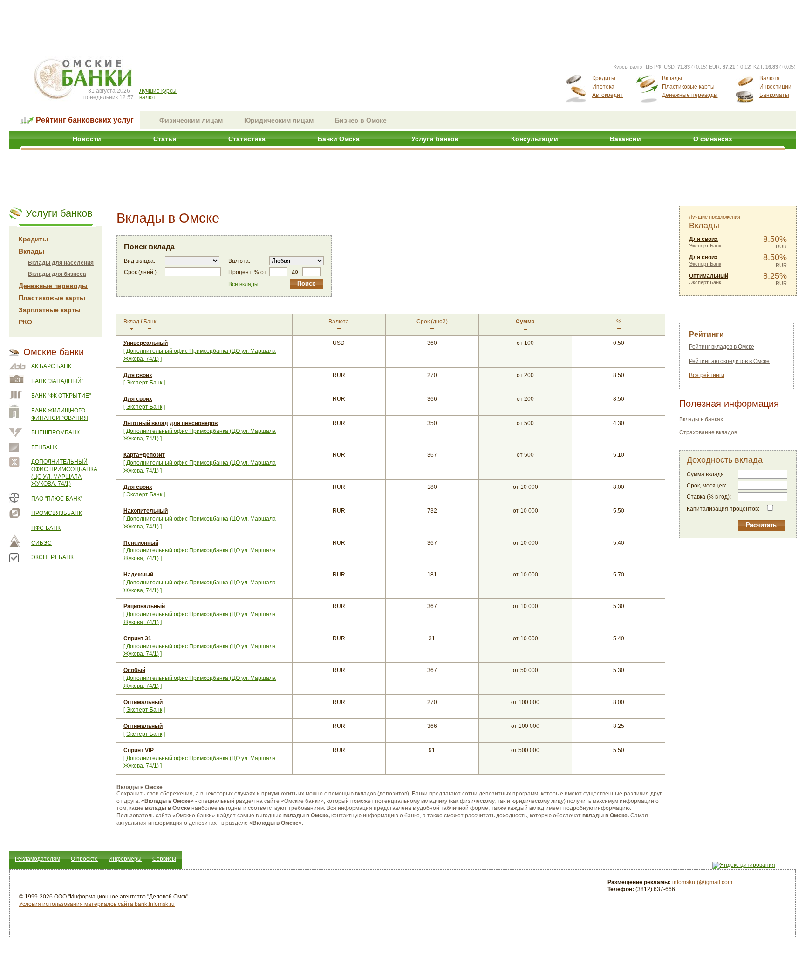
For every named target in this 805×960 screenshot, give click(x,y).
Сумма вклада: (706, 474)
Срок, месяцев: (706, 485)
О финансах (712, 139)
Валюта (769, 78)
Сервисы (164, 859)
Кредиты (603, 78)
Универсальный (145, 343)
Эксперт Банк (52, 557)
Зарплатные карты (50, 310)
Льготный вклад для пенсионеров (170, 423)
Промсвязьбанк (56, 513)
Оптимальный (143, 702)
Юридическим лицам (279, 120)
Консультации (534, 139)
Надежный (138, 574)
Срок (432, 321)
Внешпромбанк (55, 432)
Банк (149, 321)
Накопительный (145, 510)
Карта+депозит (144, 455)
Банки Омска (339, 139)
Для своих (137, 375)
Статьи (165, 139)
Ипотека (603, 86)
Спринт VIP (138, 750)
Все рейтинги (706, 375)
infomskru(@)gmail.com (702, 882)
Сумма (525, 321)
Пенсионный (140, 543)
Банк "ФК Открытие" (61, 395)
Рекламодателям (37, 859)
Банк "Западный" (57, 381)
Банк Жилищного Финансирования (59, 414)
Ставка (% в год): (709, 497)
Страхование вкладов (708, 432)
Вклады (672, 78)
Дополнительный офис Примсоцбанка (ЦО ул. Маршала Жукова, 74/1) (64, 473)
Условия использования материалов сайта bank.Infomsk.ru (97, 904)
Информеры (125, 859)
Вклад (131, 321)
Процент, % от (247, 272)
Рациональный (144, 606)
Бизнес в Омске (361, 120)
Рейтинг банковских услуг (85, 120)
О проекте (84, 859)
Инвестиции (775, 86)
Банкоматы (774, 95)
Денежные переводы (690, 95)
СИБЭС (41, 543)
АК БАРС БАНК (51, 366)
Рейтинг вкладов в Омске (721, 346)
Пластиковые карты (688, 86)
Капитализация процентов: (723, 509)
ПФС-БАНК (46, 528)
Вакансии (625, 139)
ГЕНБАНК (44, 447)
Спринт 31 (137, 638)
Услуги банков (435, 139)
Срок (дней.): (141, 272)
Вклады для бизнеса (57, 274)
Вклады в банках (701, 419)
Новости (87, 139)
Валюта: (239, 261)
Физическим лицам (191, 120)
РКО (25, 322)
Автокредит (607, 95)
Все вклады (243, 284)
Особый (134, 670)
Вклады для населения (61, 263)
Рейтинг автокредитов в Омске (729, 361)
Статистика (247, 139)
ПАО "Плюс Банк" (56, 498)
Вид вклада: (139, 261)
